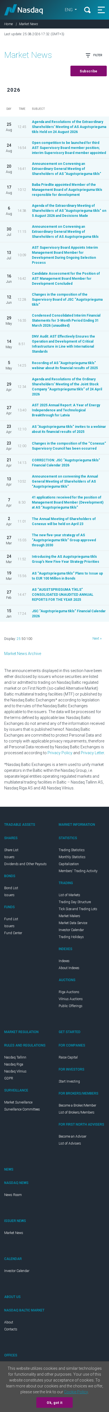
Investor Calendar (71, 930)
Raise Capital (68, 1057)
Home (8, 24)
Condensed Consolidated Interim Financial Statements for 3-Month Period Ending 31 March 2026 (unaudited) (66, 321)
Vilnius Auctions (71, 999)
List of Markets (69, 895)
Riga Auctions (69, 992)
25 (19, 639)
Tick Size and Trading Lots (78, 909)
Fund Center (13, 933)
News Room (13, 1195)
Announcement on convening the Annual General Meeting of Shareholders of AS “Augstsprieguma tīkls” (65, 481)
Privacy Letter (92, 753)
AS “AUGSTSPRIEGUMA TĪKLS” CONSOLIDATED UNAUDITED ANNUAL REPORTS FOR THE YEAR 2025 (62, 595)
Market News (13, 1233)
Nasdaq (23, 9)
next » (97, 638)
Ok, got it (54, 1403)
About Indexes (69, 968)
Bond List (11, 888)
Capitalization (69, 864)
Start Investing (69, 1081)
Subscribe (89, 71)
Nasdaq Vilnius (15, 1071)
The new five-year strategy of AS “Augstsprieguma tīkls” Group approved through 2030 (64, 540)
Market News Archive (22, 653)
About (8, 1322)
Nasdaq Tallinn (15, 1057)
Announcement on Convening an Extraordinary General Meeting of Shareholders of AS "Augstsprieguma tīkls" (66, 169)
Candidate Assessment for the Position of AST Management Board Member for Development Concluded (66, 279)
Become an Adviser (72, 1136)
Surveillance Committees (22, 1109)
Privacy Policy (60, 753)
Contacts (10, 1329)
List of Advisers (70, 1143)
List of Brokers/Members (76, 1112)
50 (23, 639)
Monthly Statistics (72, 857)
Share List (11, 850)
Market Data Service (73, 923)
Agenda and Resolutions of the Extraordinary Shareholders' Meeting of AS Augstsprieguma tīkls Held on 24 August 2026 (69, 127)
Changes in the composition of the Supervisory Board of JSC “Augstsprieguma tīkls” (67, 300)
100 (29, 639)
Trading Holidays (71, 937)
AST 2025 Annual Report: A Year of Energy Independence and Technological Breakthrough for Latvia (66, 410)
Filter (97, 55)
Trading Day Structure (75, 902)
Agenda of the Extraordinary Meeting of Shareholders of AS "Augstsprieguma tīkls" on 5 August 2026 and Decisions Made (69, 211)
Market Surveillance (18, 1102)
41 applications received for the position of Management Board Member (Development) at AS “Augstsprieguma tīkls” (67, 502)
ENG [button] (69, 10)
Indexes (64, 961)
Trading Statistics (72, 850)
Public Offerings (70, 1006)
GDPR (8, 1078)
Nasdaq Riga (13, 1064)
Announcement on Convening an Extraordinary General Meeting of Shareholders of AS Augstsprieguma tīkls (65, 232)
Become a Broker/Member (77, 1105)
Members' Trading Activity (78, 871)
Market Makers (69, 916)
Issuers (9, 857)
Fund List (11, 919)
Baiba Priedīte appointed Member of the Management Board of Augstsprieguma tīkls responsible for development (67, 190)
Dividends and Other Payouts (25, 864)
